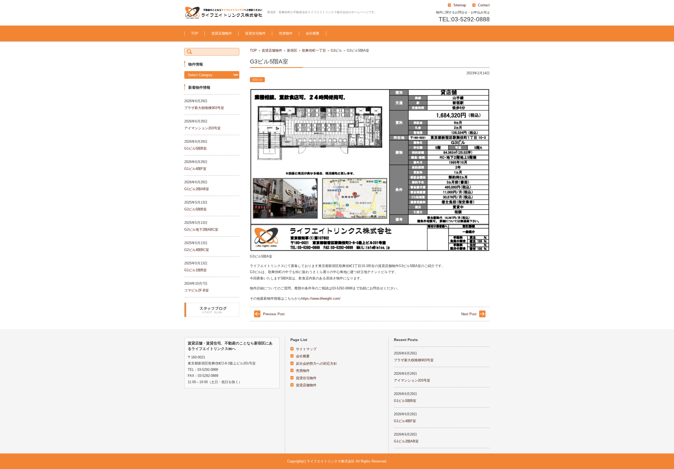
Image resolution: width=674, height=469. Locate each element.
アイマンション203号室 (202, 128)
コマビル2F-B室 (196, 290)
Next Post (469, 314)
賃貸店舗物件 (221, 33)
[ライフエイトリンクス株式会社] (223, 13)
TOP (194, 33)
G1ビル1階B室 (195, 270)
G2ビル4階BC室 (196, 250)
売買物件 (286, 33)
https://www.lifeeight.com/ (320, 298)
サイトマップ (306, 349)
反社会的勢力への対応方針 (316, 364)
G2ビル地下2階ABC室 (201, 229)
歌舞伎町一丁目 (314, 50)
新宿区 (292, 50)
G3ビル (336, 50)
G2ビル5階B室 (195, 209)
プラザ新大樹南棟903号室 (204, 108)
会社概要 (312, 33)
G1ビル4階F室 (195, 169)
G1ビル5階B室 (195, 148)
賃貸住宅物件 (255, 33)
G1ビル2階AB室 (196, 189)
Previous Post (274, 314)
